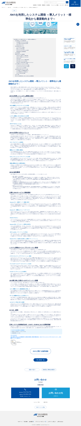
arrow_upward (78, 24)
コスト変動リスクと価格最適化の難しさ (22, 70)
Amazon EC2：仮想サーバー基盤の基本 (22, 55)
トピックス (61, 5)
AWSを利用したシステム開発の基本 (20, 40)
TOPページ (3, 7)
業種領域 (43, 5)
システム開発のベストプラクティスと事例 (21, 63)
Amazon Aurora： (18, 58)
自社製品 (48, 5)
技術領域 (34, 5)
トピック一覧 (36, 402)
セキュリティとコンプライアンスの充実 (22, 50)
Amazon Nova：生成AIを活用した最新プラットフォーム (24, 62)
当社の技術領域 (14, 335)
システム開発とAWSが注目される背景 (22, 43)
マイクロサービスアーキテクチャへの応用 (22, 66)
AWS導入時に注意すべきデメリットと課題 (21, 69)
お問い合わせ (60, 421)
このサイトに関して (51, 421)
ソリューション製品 (54, 5)
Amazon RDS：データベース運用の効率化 (22, 59)
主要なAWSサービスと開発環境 (20, 54)
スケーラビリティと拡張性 (20, 47)
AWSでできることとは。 (20, 44)
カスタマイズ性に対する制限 (20, 73)
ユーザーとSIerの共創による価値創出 (18, 330)
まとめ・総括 (17, 74)
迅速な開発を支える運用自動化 (21, 51)
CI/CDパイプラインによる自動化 (21, 67)
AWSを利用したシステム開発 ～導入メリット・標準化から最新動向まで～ (25, 7)
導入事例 (39, 5)
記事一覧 (9, 7)
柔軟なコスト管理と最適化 (20, 48)
